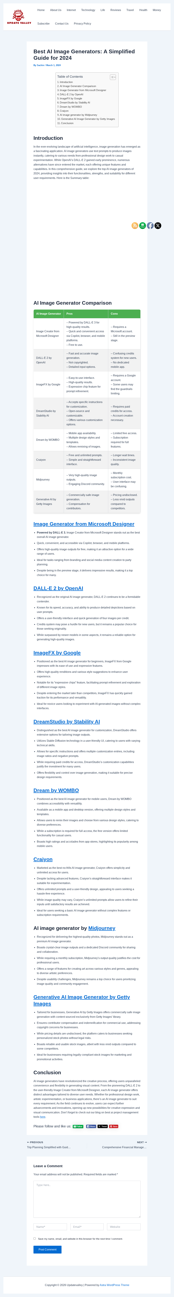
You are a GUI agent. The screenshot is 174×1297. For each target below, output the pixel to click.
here (42, 1116)
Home (41, 10)
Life (103, 10)
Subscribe (43, 23)
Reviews (115, 10)
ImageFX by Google (71, 98)
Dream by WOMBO (71, 106)
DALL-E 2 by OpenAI (71, 94)
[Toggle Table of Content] (111, 77)
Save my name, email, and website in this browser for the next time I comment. (80, 1238)
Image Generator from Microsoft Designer (83, 90)
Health (143, 10)
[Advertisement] (87, 208)
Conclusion (67, 123)
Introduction (66, 82)
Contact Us (61, 23)
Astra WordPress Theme (114, 1285)
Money (157, 10)
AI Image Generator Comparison (78, 86)
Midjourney (101, 928)
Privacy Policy (82, 23)
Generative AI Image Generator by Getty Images (88, 118)
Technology (88, 10)
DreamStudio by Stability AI (75, 102)
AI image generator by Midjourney (78, 114)
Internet (71, 10)
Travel (130, 10)
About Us (55, 10)
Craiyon (64, 110)
